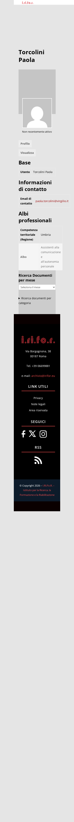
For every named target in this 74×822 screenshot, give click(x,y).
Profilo (25, 143)
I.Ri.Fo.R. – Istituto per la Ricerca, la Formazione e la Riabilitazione (37, 490)
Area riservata (38, 410)
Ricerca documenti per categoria (35, 300)
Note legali (38, 404)
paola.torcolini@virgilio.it (52, 201)
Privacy (38, 398)
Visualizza (27, 153)
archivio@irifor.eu (43, 376)
